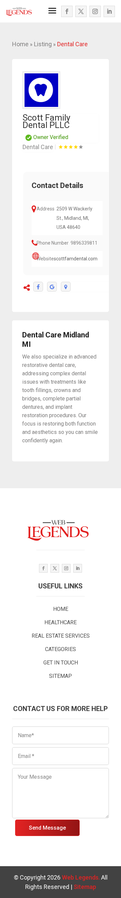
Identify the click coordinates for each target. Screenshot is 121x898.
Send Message (47, 828)
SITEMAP (60, 676)
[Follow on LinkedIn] (109, 11)
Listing (43, 44)
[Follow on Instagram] (95, 11)
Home (20, 44)
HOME (60, 609)
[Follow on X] (81, 11)
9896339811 (84, 243)
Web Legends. (81, 877)
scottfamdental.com (75, 258)
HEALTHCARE (60, 622)
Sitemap (85, 886)
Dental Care (72, 44)
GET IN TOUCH (60, 662)
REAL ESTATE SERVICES (61, 636)
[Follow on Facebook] (67, 11)
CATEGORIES (60, 649)
